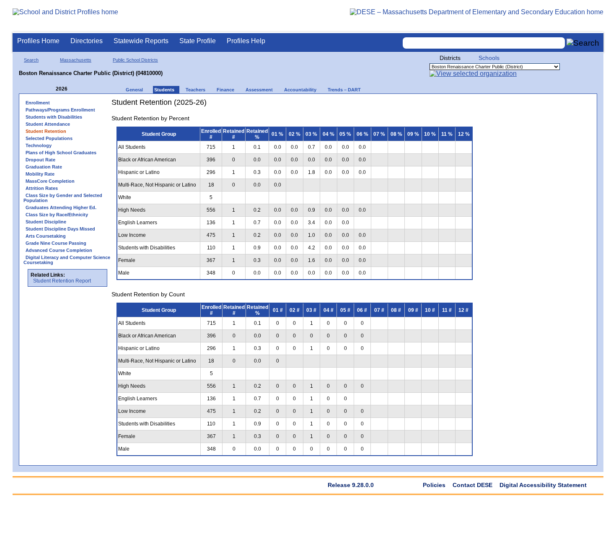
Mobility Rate (40, 173)
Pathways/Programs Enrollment (60, 109)
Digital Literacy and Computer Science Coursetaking (66, 260)
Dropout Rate (40, 159)
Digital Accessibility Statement (543, 485)
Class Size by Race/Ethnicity (57, 214)
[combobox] (484, 43)
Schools (489, 57)
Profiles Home (38, 40)
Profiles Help (246, 40)
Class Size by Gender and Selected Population (62, 198)
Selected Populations (49, 138)
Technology (39, 145)
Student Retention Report (62, 281)
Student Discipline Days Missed (60, 228)
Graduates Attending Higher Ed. (61, 207)
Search (31, 59)
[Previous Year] (50, 89)
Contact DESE (472, 485)
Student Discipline (46, 221)
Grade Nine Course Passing (56, 243)
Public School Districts (135, 59)
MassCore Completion (50, 181)
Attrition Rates (42, 188)
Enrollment (38, 102)
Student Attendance (48, 124)
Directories (86, 40)
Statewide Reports (141, 40)
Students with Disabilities (54, 116)
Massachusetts (75, 59)
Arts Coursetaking (46, 236)
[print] (425, 105)
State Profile (197, 40)
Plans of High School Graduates (61, 152)
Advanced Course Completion (59, 250)
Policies (434, 485)
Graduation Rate (44, 166)
